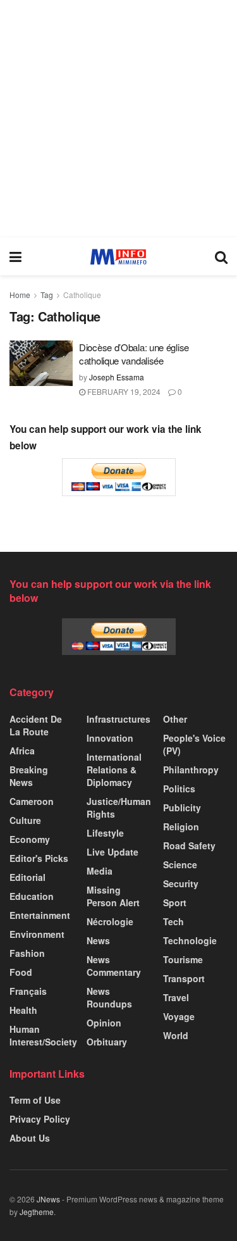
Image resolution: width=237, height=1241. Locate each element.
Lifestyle (105, 832)
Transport (184, 978)
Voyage (179, 1016)
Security (180, 883)
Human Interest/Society (43, 1035)
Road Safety (189, 845)
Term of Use (35, 1100)
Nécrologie (110, 921)
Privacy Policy (39, 1119)
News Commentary (114, 965)
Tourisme (183, 959)
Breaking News (28, 776)
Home (19, 294)
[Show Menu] (15, 256)
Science (180, 864)
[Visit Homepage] (118, 257)
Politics (179, 788)
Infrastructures (118, 719)
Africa (22, 750)
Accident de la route (35, 725)
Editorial (27, 877)
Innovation (110, 738)
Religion (181, 826)
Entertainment (39, 915)
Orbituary (107, 1041)
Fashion (27, 953)
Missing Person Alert (113, 896)
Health (23, 1010)
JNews (48, 1199)
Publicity (182, 807)
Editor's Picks (38, 858)
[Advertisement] (118, 118)
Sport (174, 902)
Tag (46, 294)
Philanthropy (191, 769)
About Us (29, 1138)
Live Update (112, 851)
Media (99, 870)
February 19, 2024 (123, 391)
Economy (29, 839)
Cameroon (31, 801)
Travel (176, 997)
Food (20, 972)
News (98, 940)
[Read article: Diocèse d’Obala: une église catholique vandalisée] (41, 363)
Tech (173, 921)
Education (31, 896)
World (175, 1035)
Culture (25, 820)
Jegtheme (37, 1211)
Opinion (104, 1022)
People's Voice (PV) (194, 744)
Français (28, 991)
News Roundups (109, 997)
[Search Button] (221, 256)
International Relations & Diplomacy (114, 770)
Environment (36, 934)
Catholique (82, 294)
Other (175, 719)
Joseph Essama (116, 376)
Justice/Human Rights (119, 807)
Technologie (190, 940)
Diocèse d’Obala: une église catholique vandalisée (134, 353)
